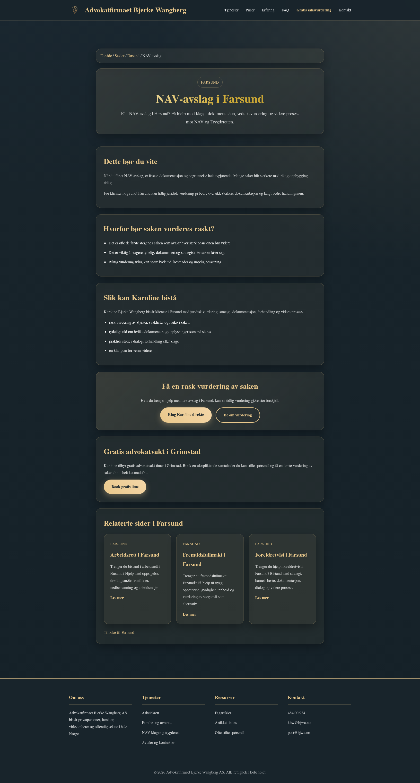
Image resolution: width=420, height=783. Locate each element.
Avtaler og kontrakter (158, 742)
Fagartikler (223, 712)
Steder (119, 55)
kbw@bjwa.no (299, 722)
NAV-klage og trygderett (161, 732)
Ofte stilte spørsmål (229, 732)
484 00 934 (296, 712)
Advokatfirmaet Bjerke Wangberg (135, 10)
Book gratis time (125, 486)
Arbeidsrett (150, 712)
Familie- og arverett (156, 722)
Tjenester (231, 9)
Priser (250, 9)
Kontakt (345, 9)
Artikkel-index (226, 722)
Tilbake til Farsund (119, 632)
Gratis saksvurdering (314, 10)
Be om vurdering (238, 415)
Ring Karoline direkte (186, 414)
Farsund (133, 55)
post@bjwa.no (299, 732)
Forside (106, 55)
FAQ (285, 9)
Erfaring (268, 9)
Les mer (117, 597)
